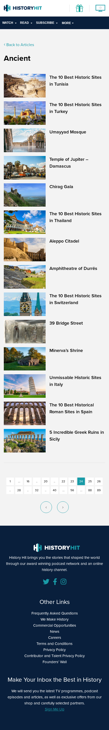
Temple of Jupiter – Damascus (68, 162)
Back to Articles (19, 45)
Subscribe (45, 23)
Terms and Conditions (54, 643)
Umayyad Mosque (67, 132)
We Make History (54, 619)
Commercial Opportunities (54, 625)
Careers (54, 637)
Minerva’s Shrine (66, 350)
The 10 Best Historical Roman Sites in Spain (71, 408)
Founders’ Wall (55, 662)
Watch (7, 23)
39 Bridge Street (66, 323)
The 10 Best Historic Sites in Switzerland (75, 299)
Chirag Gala (61, 186)
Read (24, 23)
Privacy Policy (54, 650)
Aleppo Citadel (64, 241)
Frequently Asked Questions (54, 613)
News (54, 631)
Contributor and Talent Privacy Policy (54, 656)
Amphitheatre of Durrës (73, 268)
